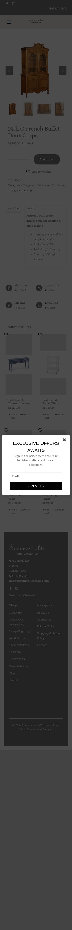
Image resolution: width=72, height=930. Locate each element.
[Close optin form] (65, 440)
